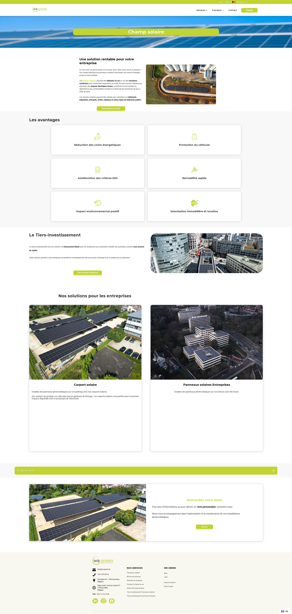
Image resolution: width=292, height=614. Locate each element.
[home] (39, 9)
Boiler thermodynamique (135, 588)
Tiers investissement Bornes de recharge (141, 596)
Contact (232, 10)
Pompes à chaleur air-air (135, 584)
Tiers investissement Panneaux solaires (141, 592)
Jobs (166, 577)
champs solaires (89, 81)
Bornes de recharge (134, 576)
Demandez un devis (111, 108)
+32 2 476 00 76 (103, 574)
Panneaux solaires (133, 573)
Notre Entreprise (170, 582)
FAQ (220, 2)
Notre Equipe (168, 586)
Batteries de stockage (134, 580)
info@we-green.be (103, 569)
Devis (249, 10)
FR (286, 611)
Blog (227, 2)
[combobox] (285, 611)
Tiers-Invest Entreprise (87, 272)
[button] (238, 2)
